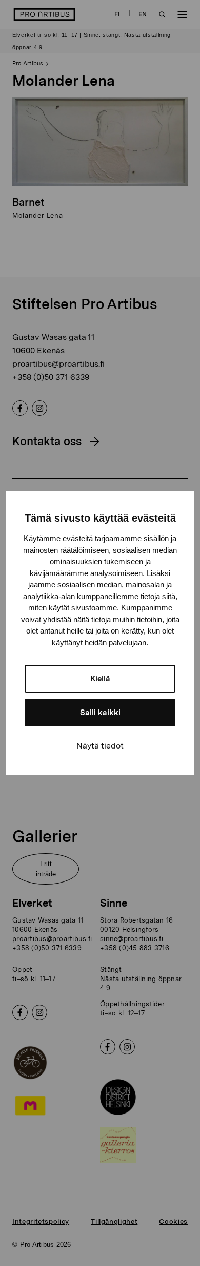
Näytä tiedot (100, 746)
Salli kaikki (100, 712)
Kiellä (100, 678)
